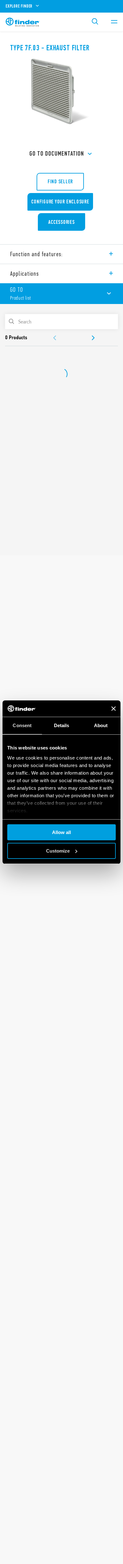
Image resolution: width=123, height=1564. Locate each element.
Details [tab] (61, 725)
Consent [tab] (22, 725)
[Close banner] (113, 708)
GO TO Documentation (56, 153)
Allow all (61, 832)
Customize (58, 851)
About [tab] (101, 725)
